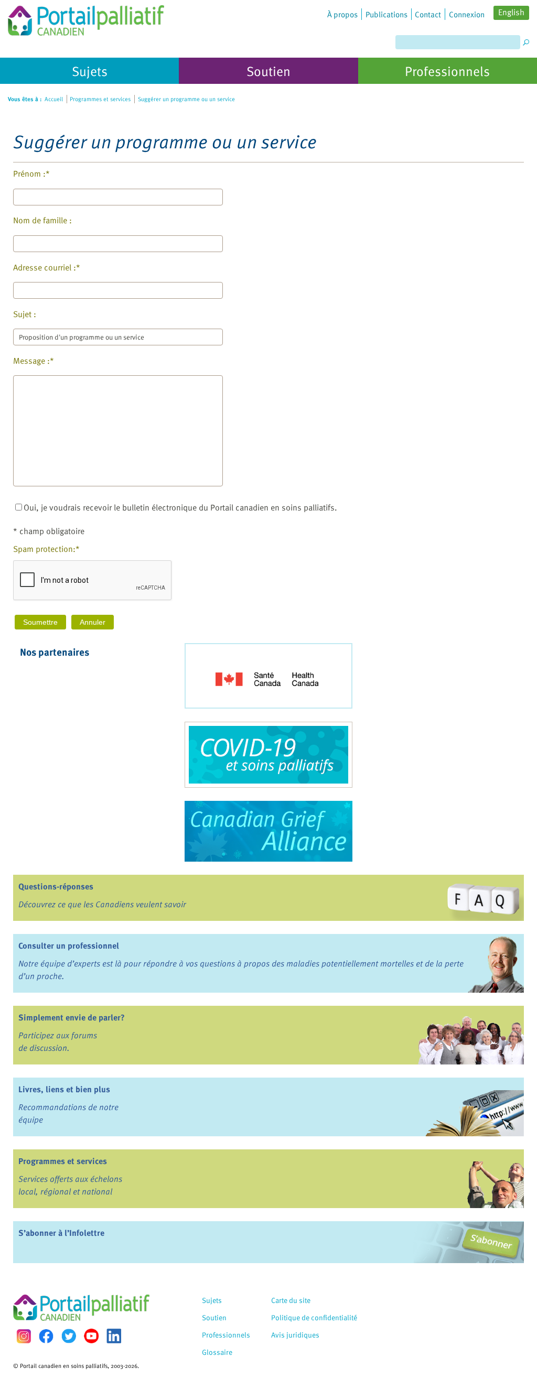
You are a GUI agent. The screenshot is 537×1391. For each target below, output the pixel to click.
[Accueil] (86, 18)
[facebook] (46, 1336)
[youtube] (91, 1336)
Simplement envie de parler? (71, 1017)
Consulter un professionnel (68, 945)
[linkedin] (113, 1336)
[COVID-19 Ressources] (268, 755)
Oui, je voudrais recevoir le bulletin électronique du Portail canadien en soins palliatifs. (180, 507)
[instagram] (23, 1336)
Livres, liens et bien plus (64, 1089)
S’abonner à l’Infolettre (61, 1232)
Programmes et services (62, 1161)
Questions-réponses (55, 886)
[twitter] (68, 1336)
